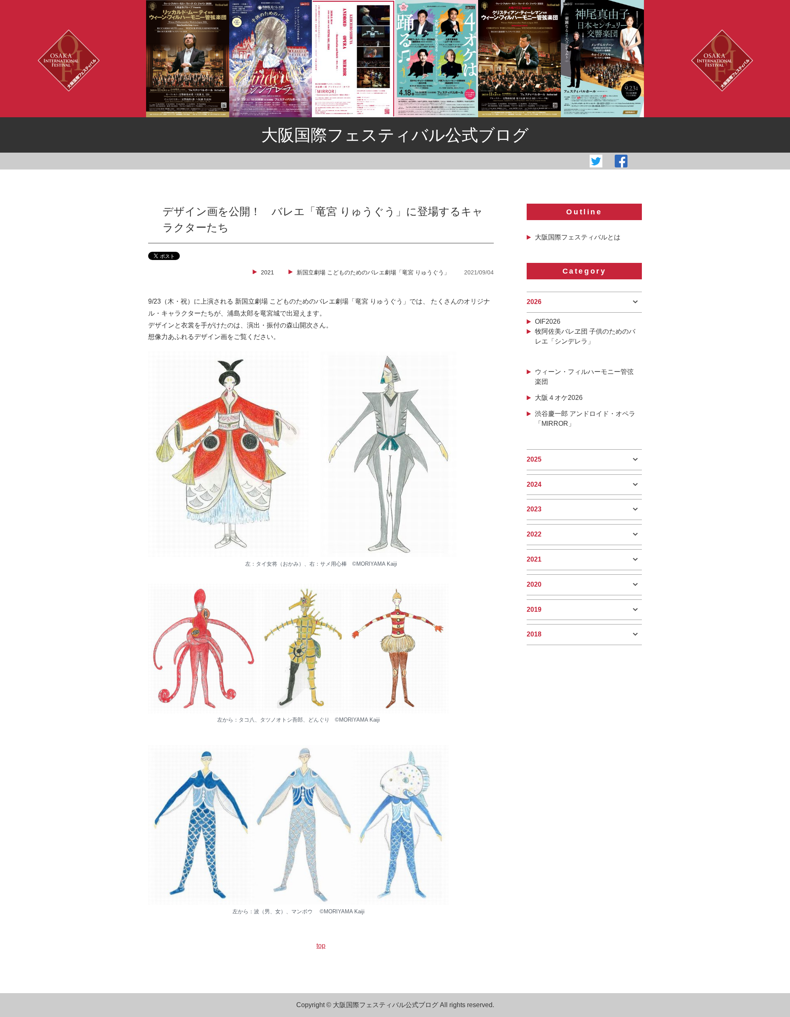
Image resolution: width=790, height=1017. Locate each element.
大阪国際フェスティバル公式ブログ (395, 135)
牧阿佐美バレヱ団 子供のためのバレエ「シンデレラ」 (585, 336)
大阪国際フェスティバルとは (577, 237)
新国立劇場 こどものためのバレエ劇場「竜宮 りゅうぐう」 (373, 272)
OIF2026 (547, 321)
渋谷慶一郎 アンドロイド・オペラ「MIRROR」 (585, 418)
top (320, 945)
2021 (267, 272)
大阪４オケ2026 (559, 397)
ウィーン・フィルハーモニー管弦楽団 (584, 376)
